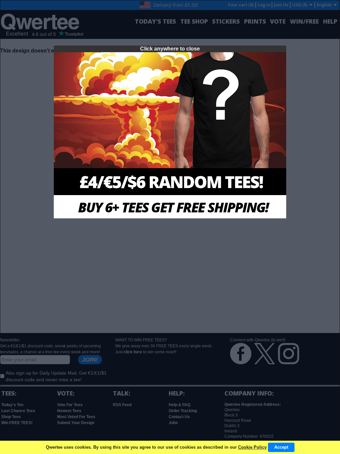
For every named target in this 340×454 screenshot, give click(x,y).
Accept (281, 447)
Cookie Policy (252, 447)
